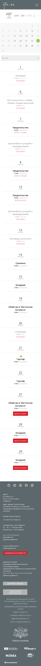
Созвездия (20, 331)
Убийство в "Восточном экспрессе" (20, 308)
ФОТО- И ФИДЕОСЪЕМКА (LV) (20, 622)
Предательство (20, 127)
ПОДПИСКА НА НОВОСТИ (15, 553)
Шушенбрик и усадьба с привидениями (20, 145)
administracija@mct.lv (10, 575)
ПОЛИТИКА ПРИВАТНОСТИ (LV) (20, 615)
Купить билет (20, 413)
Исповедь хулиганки (20, 238)
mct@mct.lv (7, 501)
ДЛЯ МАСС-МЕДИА (15, 583)
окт (23, 16)
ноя (29, 15)
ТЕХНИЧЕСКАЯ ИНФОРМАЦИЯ (15, 592)
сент (16, 16)
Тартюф (21, 359)
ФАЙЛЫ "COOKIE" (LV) (20, 612)
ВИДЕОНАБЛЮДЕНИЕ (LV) (20, 619)
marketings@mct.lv (9, 548)
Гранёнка (20, 263)
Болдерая (20, 75)
